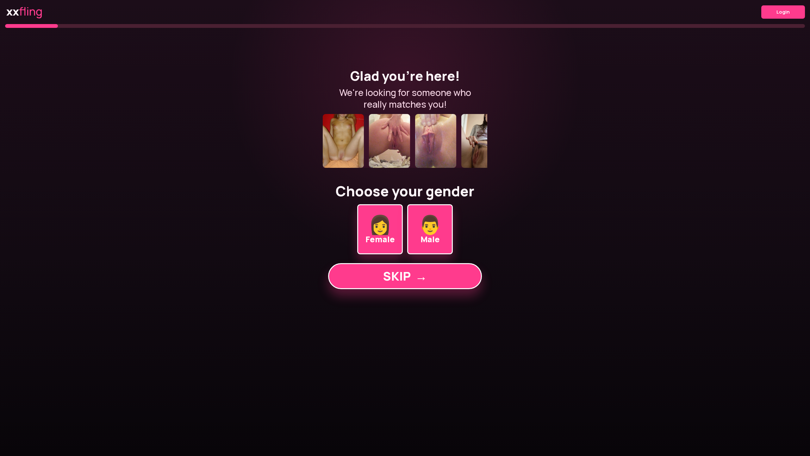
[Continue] (405, 141)
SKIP (405, 276)
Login (783, 12)
